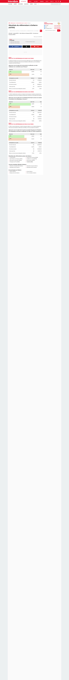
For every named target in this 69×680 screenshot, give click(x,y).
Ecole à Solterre (29, 171)
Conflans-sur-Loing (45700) (32, 158)
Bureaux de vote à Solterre (14, 172)
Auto (47, 1)
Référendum (13, 23)
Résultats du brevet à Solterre (32, 165)
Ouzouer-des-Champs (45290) (32, 157)
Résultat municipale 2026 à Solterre (16, 165)
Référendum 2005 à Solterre (15, 41)
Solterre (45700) (13, 171)
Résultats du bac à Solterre (15, 167)
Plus (51, 1)
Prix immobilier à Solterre (31, 172)
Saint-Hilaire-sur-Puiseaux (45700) (26, 33)
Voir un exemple (57, 25)
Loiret (25, 23)
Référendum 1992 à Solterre (30, 41)
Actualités (23, 1)
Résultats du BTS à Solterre (32, 167)
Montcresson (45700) (31, 160)
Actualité (46, 25)
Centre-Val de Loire (19, 23)
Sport (30, 1)
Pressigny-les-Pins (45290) (15, 161)
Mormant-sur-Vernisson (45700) (16, 160)
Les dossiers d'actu (48, 28)
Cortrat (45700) (16, 33)
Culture (36, 1)
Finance (42, 1)
